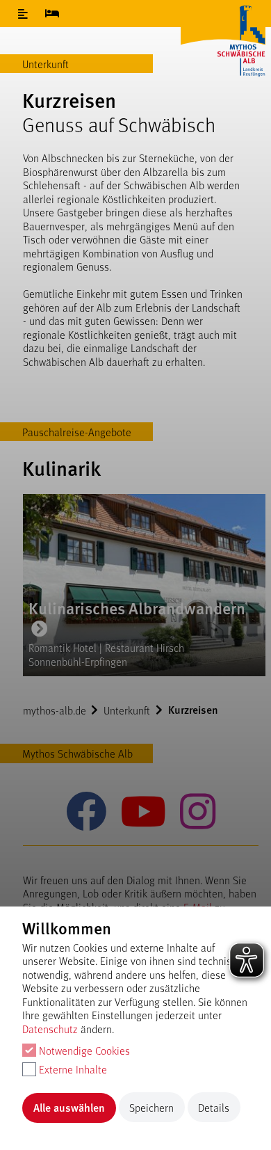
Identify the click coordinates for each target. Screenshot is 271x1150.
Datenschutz (50, 1028)
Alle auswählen (69, 1107)
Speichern (151, 1107)
